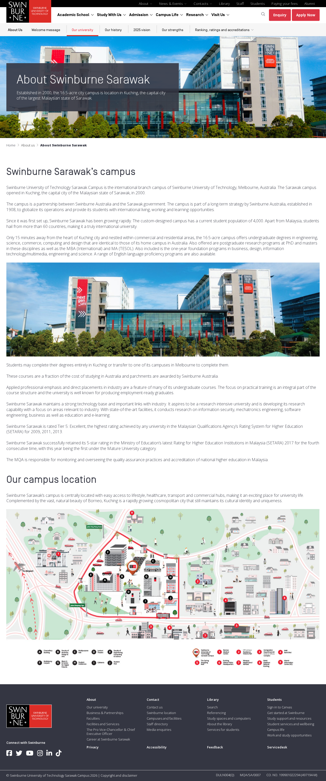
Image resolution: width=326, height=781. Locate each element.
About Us (15, 30)
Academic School (73, 14)
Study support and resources (289, 718)
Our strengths (172, 30)
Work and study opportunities (289, 735)
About (144, 3)
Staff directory (157, 724)
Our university (82, 30)
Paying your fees (284, 3)
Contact (153, 699)
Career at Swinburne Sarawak (108, 739)
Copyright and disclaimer (119, 775)
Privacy (93, 747)
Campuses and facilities (164, 718)
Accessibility (157, 747)
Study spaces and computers (229, 718)
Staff (240, 3)
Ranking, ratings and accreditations (222, 30)
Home (11, 145)
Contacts (201, 3)
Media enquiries (159, 729)
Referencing (216, 712)
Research (195, 14)
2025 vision (141, 30)
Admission (138, 14)
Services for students (223, 729)
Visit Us (218, 14)
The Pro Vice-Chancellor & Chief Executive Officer (111, 731)
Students (257, 3)
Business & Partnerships (105, 712)
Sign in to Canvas (279, 707)
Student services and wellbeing (290, 724)
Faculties (93, 718)
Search (212, 707)
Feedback (215, 747)
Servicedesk (277, 747)
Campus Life (167, 14)
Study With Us (109, 14)
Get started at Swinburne (286, 712)
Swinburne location (161, 712)
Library (224, 3)
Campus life (275, 729)
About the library (219, 724)
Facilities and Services (103, 724)
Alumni (309, 3)
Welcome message (46, 30)
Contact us (154, 707)
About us (28, 145)
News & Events (171, 3)
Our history (113, 30)
